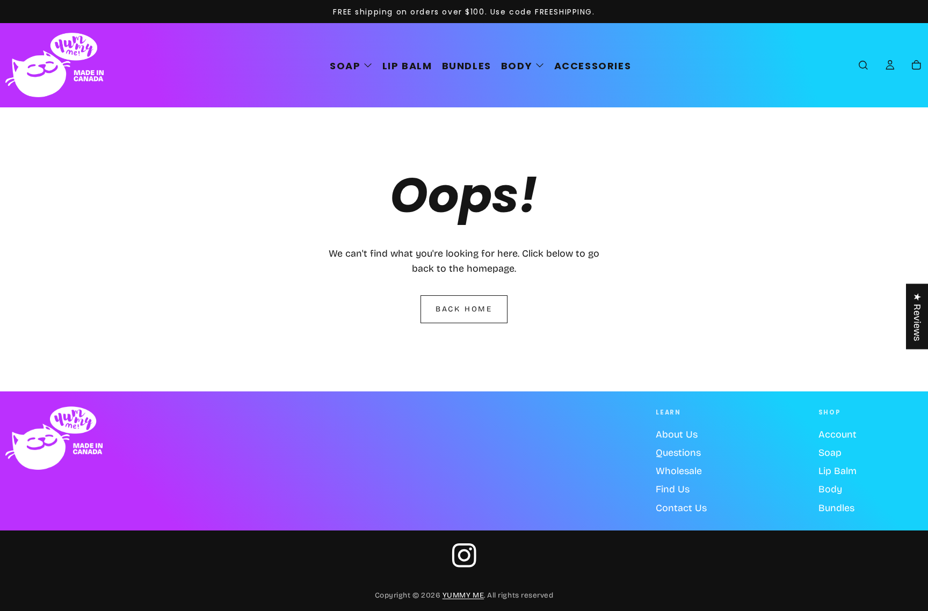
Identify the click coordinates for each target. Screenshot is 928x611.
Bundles (836, 508)
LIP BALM (407, 65)
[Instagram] (464, 555)
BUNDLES (466, 65)
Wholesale (679, 471)
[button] (863, 66)
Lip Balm (837, 471)
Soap (830, 453)
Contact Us (681, 508)
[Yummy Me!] (54, 438)
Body (830, 489)
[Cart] (916, 66)
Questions (678, 453)
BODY (516, 65)
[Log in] (890, 66)
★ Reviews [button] (917, 317)
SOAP (345, 65)
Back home (464, 309)
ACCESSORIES (592, 65)
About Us (677, 434)
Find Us (673, 489)
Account (837, 434)
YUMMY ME (463, 595)
